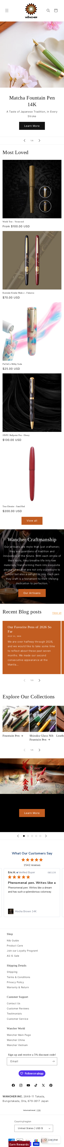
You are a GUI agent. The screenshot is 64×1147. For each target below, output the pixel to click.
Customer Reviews (18, 1008)
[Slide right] (39, 680)
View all (32, 520)
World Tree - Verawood (13, 222)
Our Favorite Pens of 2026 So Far (30, 629)
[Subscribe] (53, 1061)
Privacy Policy (15, 982)
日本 (39, 1110)
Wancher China (16, 1040)
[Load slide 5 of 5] (40, 836)
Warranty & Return (18, 987)
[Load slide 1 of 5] (24, 836)
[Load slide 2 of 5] (28, 836)
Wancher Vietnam (17, 1045)
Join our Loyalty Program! (22, 950)
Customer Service (17, 1018)
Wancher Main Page (19, 1034)
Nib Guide (13, 940)
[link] (32, 911)
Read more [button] (14, 900)
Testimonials (14, 1013)
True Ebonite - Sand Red (14, 506)
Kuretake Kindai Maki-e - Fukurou (18, 293)
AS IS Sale (13, 955)
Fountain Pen (11, 735)
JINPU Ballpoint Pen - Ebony (16, 435)
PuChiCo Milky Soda (12, 364)
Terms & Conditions (18, 977)
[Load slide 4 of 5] (36, 836)
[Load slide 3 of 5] (32, 836)
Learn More (32, 125)
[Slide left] (24, 680)
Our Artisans (32, 592)
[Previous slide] (24, 140)
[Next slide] (39, 140)
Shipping (12, 971)
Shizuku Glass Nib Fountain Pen (42, 737)
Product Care (15, 945)
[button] (7, 10)
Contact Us (13, 1003)
